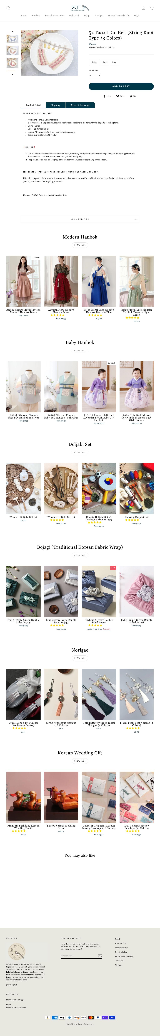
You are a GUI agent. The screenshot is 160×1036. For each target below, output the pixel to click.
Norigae (99, 15)
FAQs (136, 15)
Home (24, 15)
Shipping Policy (121, 952)
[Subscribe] (100, 956)
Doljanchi (74, 15)
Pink (104, 62)
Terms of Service (121, 948)
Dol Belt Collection (39, 195)
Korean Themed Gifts (118, 15)
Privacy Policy (120, 943)
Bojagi (87, 15)
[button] (58, 315)
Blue (114, 62)
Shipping (92, 47)
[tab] (33, 105)
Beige (94, 62)
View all (80, 245)
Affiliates (118, 965)
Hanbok (36, 15)
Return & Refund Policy (124, 956)
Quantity (94, 70)
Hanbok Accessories (55, 15)
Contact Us (119, 961)
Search (117, 939)
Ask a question (80, 219)
